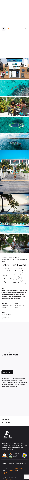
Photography (5, 259)
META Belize (5, 423)
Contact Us (6, 372)
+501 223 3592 (17, 469)
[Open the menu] (3, 29)
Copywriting (4, 257)
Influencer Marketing (14, 257)
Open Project (5, 318)
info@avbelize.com (7, 473)
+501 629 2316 (12, 471)
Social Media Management (16, 259)
